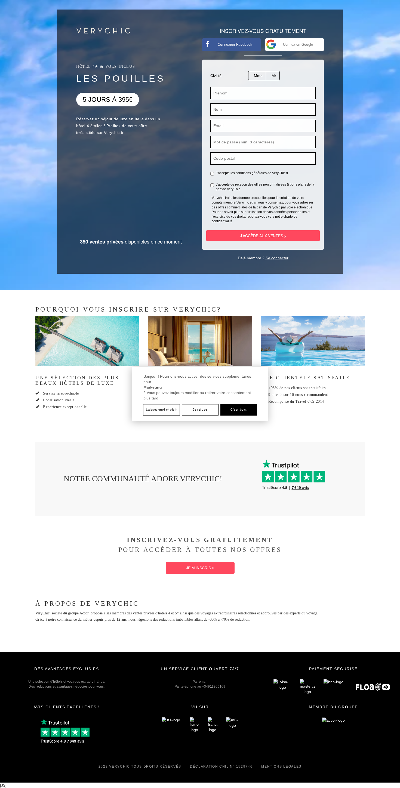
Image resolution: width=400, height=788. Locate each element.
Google (298, 44)
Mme (258, 75)
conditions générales (251, 173)
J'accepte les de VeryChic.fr (252, 173)
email (203, 682)
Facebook (235, 44)
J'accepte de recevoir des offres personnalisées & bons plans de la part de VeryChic (265, 187)
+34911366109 (214, 686)
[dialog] (200, 394)
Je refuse (200, 409)
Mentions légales (281, 766)
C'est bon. (238, 409)
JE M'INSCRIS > (200, 568)
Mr (274, 75)
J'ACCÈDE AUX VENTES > (263, 235)
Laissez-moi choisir (161, 409)
